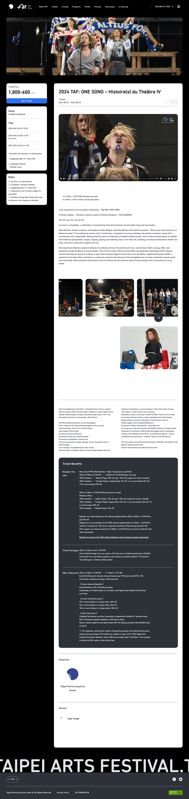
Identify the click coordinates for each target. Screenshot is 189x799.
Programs (76, 7)
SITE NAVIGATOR (82, 793)
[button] (158, 317)
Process (97, 7)
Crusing (65, 7)
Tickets (55, 7)
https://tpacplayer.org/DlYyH (119, 472)
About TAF (43, 7)
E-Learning (123, 7)
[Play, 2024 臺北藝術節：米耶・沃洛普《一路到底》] (61, 178)
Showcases (110, 7)
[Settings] (172, 178)
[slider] (108, 179)
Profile (87, 7)
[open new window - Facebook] (174, 779)
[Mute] (160, 178)
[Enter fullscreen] (175, 178)
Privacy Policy (63, 793)
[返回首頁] (24, 6)
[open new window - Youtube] (181, 779)
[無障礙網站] (176, 792)
